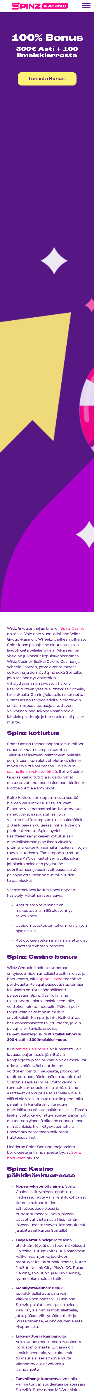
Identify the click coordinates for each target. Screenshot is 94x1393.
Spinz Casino (72, 629)
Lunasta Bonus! (47, 79)
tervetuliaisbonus (32, 1049)
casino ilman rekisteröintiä (32, 772)
